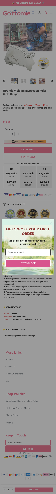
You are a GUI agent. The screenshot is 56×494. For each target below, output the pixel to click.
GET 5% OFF (28, 263)
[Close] (51, 222)
